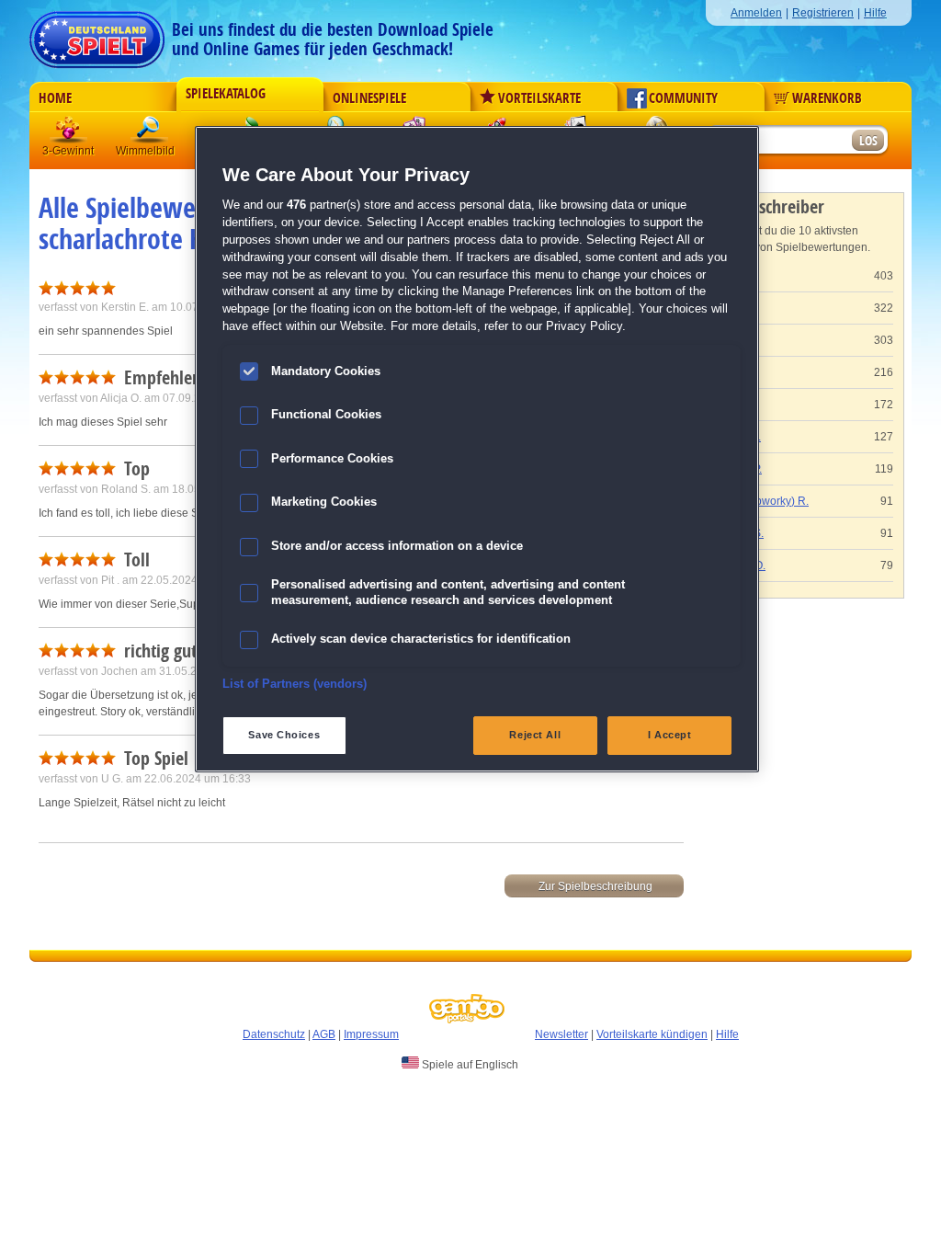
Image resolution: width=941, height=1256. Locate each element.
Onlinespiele (369, 98)
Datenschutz (274, 1034)
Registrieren (823, 12)
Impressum (371, 1034)
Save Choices (284, 734)
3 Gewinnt (68, 133)
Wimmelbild (149, 133)
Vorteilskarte (539, 98)
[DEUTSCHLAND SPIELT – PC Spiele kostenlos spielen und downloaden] (96, 34)
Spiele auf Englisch (468, 1064)
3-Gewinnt (68, 150)
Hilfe (875, 12)
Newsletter (561, 1034)
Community (683, 98)
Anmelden (756, 12)
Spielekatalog (226, 94)
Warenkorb (827, 98)
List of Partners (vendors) (294, 684)
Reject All (535, 734)
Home (55, 98)
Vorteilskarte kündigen (652, 1034)
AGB (323, 1034)
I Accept (670, 734)
